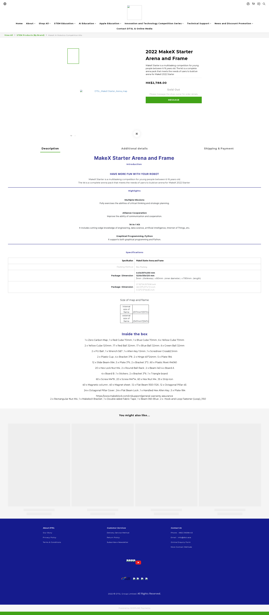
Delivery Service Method (118, 533)
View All (8, 35)
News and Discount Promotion (233, 23)
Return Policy (113, 537)
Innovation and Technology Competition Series (153, 23)
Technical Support (198, 23)
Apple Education (109, 23)
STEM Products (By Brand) (31, 35)
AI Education (86, 23)
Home (19, 23)
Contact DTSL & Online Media (134, 28)
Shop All (44, 23)
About (29, 23)
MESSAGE (173, 100)
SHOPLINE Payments (140, 608)
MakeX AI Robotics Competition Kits (65, 35)
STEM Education (64, 23)
